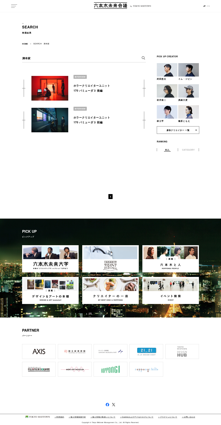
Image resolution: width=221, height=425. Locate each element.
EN (208, 6)
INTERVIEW (80, 76)
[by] (110, 6)
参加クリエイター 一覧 (178, 130)
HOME (25, 43)
